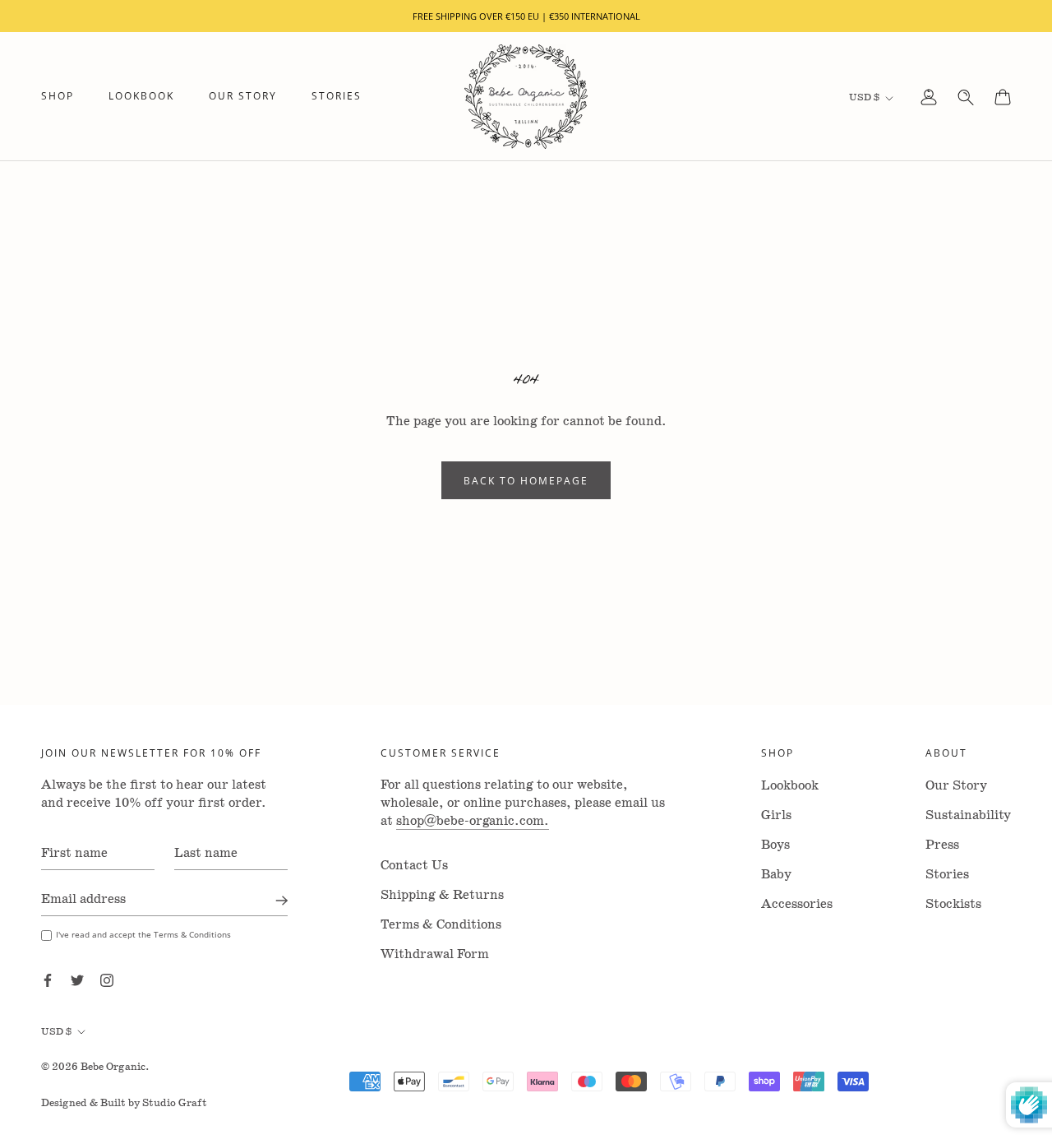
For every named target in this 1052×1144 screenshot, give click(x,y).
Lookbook (141, 96)
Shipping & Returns (442, 895)
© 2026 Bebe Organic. (95, 1067)
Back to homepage (526, 480)
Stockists (953, 904)
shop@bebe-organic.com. (472, 821)
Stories (336, 96)
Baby (776, 874)
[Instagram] (106, 979)
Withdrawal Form (435, 954)
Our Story (243, 96)
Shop (57, 96)
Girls (776, 815)
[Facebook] (47, 979)
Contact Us (414, 865)
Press (942, 845)
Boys (775, 845)
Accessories (797, 904)
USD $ (864, 97)
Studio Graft (174, 1103)
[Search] (965, 97)
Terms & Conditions (441, 924)
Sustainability (968, 815)
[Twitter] (77, 979)
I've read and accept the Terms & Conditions (143, 934)
